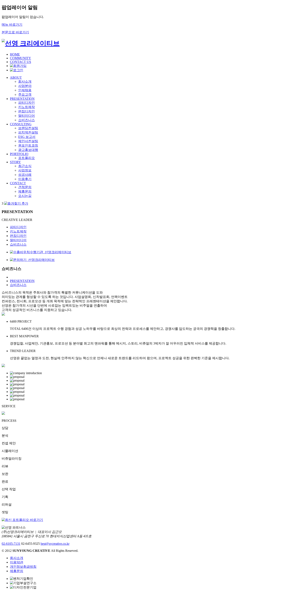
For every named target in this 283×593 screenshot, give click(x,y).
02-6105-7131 (11, 543)
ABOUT (16, 77)
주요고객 (24, 94)
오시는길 (24, 196)
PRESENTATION (22, 98)
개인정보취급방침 (23, 566)
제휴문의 (24, 191)
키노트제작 (26, 107)
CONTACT (18, 183)
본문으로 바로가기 (15, 32)
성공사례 (24, 174)
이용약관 (16, 562)
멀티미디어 (26, 115)
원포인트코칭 (28, 145)
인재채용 (24, 90)
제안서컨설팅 (28, 141)
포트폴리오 (26, 158)
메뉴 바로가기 (12, 24)
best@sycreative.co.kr (55, 543)
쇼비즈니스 (26, 120)
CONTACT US (20, 62)
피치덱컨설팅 (28, 132)
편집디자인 (26, 111)
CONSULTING (20, 124)
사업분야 (24, 86)
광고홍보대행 (28, 150)
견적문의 (24, 187)
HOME (15, 54)
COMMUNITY (20, 58)
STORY (15, 162)
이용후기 (24, 179)
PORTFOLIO (19, 154)
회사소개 (24, 81)
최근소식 (24, 166)
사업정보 (24, 170)
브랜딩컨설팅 (28, 128)
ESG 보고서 (26, 137)
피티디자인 (26, 102)
